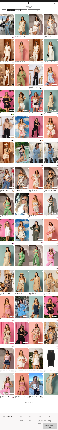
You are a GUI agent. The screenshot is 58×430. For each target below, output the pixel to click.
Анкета (30, 420)
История (49, 419)
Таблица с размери (22, 420)
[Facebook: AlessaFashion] (2, 418)
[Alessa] (29, 3)
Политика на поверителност (41, 421)
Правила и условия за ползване (42, 420)
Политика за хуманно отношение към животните (42, 423)
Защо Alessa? (49, 420)
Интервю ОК (49, 421)
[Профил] (54, 3)
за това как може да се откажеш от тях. (48, 427)
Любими (30, 419)
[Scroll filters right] (41, 10)
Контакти (21, 419)
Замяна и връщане (40, 419)
